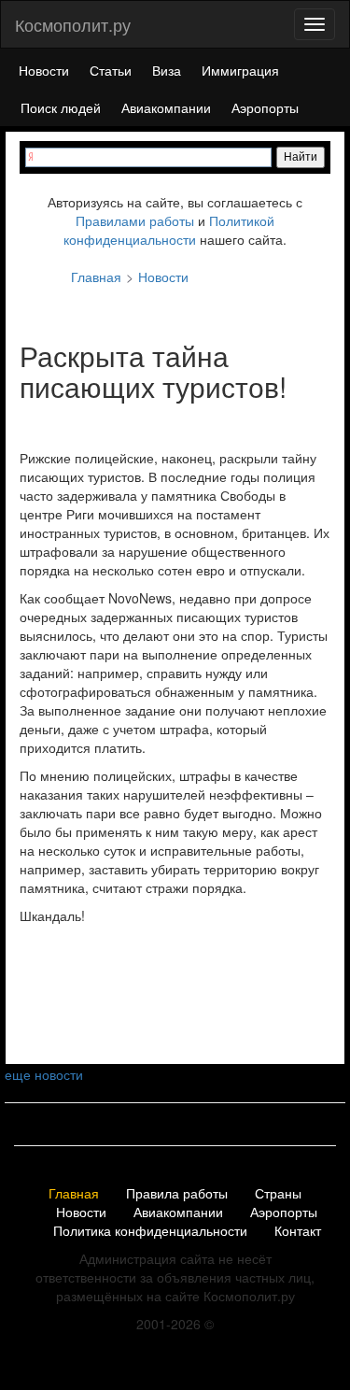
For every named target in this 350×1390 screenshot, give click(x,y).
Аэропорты (265, 107)
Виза (166, 70)
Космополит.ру (73, 24)
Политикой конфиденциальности (168, 229)
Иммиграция (240, 70)
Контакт (297, 1231)
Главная (74, 1193)
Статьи (111, 70)
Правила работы (177, 1193)
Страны (278, 1193)
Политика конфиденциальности (150, 1231)
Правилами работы (135, 220)
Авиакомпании (166, 107)
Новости (44, 70)
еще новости (44, 1074)
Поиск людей (61, 107)
